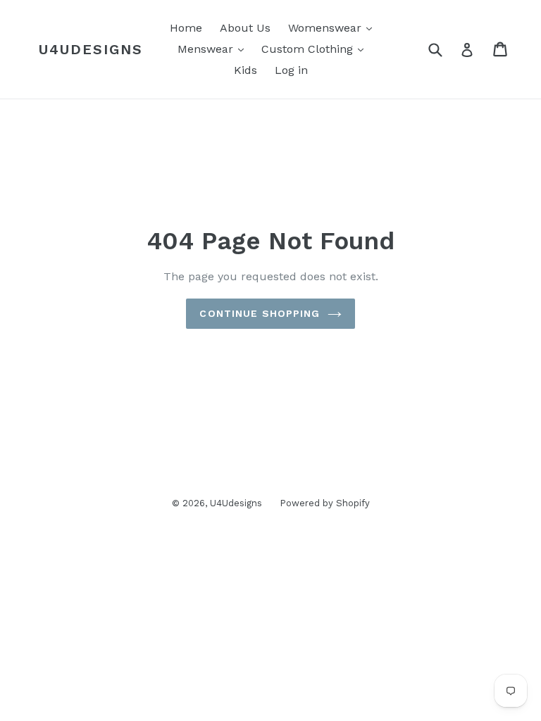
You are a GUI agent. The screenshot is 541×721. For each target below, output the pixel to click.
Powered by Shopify (325, 503)
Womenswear (326, 28)
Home (186, 28)
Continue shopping (259, 313)
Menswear (207, 49)
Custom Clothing (308, 49)
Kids (245, 70)
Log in (291, 70)
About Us (245, 28)
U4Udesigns (91, 49)
